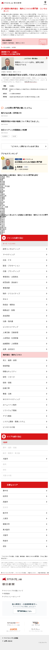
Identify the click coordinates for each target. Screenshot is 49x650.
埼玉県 (2, 183)
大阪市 (2, 231)
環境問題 (6, 366)
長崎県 (2, 208)
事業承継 (6, 288)
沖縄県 (2, 213)
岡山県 (2, 202)
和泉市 (5, 541)
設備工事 (6, 388)
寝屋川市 (6, 524)
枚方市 (5, 513)
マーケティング (9, 254)
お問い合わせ (8, 641)
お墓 (14, 136)
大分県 (2, 210)
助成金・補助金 (9, 305)
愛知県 (2, 191)
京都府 (2, 197)
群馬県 (2, 185)
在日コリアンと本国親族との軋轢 (14, 130)
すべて (5, 243)
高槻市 (5, 502)
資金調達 (6, 316)
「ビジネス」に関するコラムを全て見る (24, 146)
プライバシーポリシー (11, 597)
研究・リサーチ (9, 377)
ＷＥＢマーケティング (11, 399)
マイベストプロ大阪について (13, 590)
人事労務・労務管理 (10, 332)
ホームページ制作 (10, 405)
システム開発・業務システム (14, 421)
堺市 (4, 546)
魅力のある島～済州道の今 (11, 113)
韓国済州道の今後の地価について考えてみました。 (20, 121)
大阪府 (2, 194)
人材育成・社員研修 (10, 338)
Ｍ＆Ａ (5, 299)
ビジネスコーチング (10, 327)
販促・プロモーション (11, 266)
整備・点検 (7, 394)
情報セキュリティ (10, 371)
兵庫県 (2, 199)
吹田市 (5, 496)
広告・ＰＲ (7, 260)
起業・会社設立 (9, 349)
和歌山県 (3, 196)
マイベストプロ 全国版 (11, 638)
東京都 (2, 181)
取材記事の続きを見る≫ (31, 81)
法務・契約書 (8, 321)
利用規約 (7, 593)
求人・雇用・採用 (10, 360)
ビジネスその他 (9, 427)
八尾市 (5, 518)
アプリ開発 (7, 416)
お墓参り (5, 136)
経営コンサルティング (11, 249)
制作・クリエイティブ (11, 293)
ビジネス (12, 243)
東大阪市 (6, 530)
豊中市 (5, 491)
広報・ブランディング (11, 271)
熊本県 (2, 212)
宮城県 (2, 178)
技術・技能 (7, 383)
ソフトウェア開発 (10, 410)
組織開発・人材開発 (10, 344)
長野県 (2, 188)
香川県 (2, 205)
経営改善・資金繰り (10, 282)
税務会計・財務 (9, 310)
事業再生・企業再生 (10, 277)
